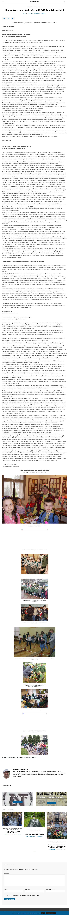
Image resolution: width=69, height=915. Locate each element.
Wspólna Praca (51, 794)
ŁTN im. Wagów (17, 795)
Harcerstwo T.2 (6, 787)
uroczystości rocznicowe (57, 842)
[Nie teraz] (67, 913)
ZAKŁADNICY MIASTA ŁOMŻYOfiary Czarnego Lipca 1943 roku (34, 833)
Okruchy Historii (14, 829)
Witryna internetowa (50, 889)
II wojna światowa (18, 828)
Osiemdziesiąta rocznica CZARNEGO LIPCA (12, 832)
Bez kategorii (5, 828)
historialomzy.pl (34, 1)
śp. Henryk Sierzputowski (28, 13)
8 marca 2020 (57, 799)
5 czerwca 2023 (62, 849)
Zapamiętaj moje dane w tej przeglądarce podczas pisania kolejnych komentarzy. (22, 895)
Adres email (28, 889)
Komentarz (6, 873)
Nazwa (6, 889)
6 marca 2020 (36, 13)
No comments (43, 13)
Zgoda (43, 913)
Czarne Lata (11, 828)
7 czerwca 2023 (40, 836)
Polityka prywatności (51, 913)
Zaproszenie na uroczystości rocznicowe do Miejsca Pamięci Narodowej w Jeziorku (57, 846)
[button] (66, 1)
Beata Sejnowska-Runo (8, 834)
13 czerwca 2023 (17, 834)
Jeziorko (8, 829)
